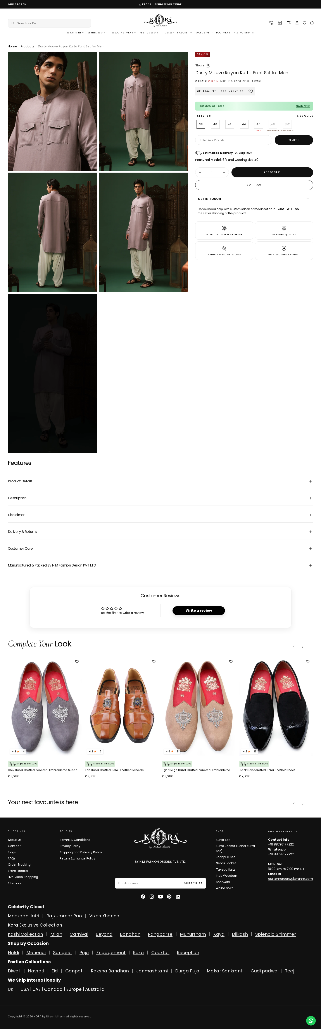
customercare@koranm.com (290, 879)
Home (12, 46)
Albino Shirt (224, 888)
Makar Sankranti (225, 971)
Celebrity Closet (177, 32)
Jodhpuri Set (225, 857)
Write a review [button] (199, 610)
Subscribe (193, 883)
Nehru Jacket (226, 863)
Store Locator (18, 871)
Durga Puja (187, 971)
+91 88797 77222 (281, 844)
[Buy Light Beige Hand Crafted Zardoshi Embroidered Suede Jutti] (122, 706)
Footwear (223, 32)
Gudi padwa (264, 971)
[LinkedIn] (178, 896)
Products (27, 46)
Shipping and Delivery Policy (81, 852)
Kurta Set (223, 840)
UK (10, 989)
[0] (304, 23)
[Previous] (294, 646)
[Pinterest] (169, 896)
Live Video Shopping (23, 877)
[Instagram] (151, 896)
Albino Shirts (244, 32)
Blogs (12, 852)
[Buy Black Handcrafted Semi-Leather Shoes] (199, 706)
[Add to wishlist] (77, 661)
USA (25, 989)
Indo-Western (226, 875)
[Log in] (297, 23)
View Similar (273, 131)
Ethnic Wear (96, 32)
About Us (14, 840)
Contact (14, 846)
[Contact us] (311, 1021)
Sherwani (223, 882)
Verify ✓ (294, 140)
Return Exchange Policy (77, 858)
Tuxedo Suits (225, 869)
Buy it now (254, 185)
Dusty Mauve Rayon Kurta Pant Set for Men (71, 46)
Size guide (305, 116)
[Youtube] (160, 896)
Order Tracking (19, 864)
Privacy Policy (70, 846)
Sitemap (14, 883)
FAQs (12, 858)
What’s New (75, 32)
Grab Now (303, 106)
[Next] (302, 646)
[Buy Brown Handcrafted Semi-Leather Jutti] (276, 706)
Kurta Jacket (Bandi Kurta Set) (235, 848)
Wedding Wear (122, 32)
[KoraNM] (160, 838)
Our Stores (17, 4)
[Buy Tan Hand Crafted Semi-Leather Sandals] (45, 706)
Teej (289, 971)
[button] (49, 23)
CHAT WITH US (288, 209)
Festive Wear (149, 32)
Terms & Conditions (75, 840)
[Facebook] (143, 896)
